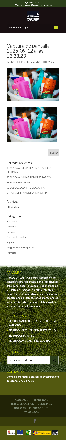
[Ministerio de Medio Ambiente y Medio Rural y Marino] (42, 433)
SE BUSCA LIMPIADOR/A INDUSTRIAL (28, 192)
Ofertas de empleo (17, 237)
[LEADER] (28, 433)
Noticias (11, 231)
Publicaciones (38, 408)
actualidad (12, 221)
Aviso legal (31, 411)
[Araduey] (55, 433)
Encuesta (12, 226)
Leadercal (41, 399)
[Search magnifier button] (54, 360)
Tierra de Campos (22, 403)
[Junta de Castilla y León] (11, 433)
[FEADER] (19, 433)
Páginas (11, 242)
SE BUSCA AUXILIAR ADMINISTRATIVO (29, 177)
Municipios (44, 403)
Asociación (22, 399)
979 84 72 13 (26, 380)
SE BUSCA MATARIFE (18, 182)
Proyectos (12, 252)
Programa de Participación (20, 247)
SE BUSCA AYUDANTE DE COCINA (26, 187)
